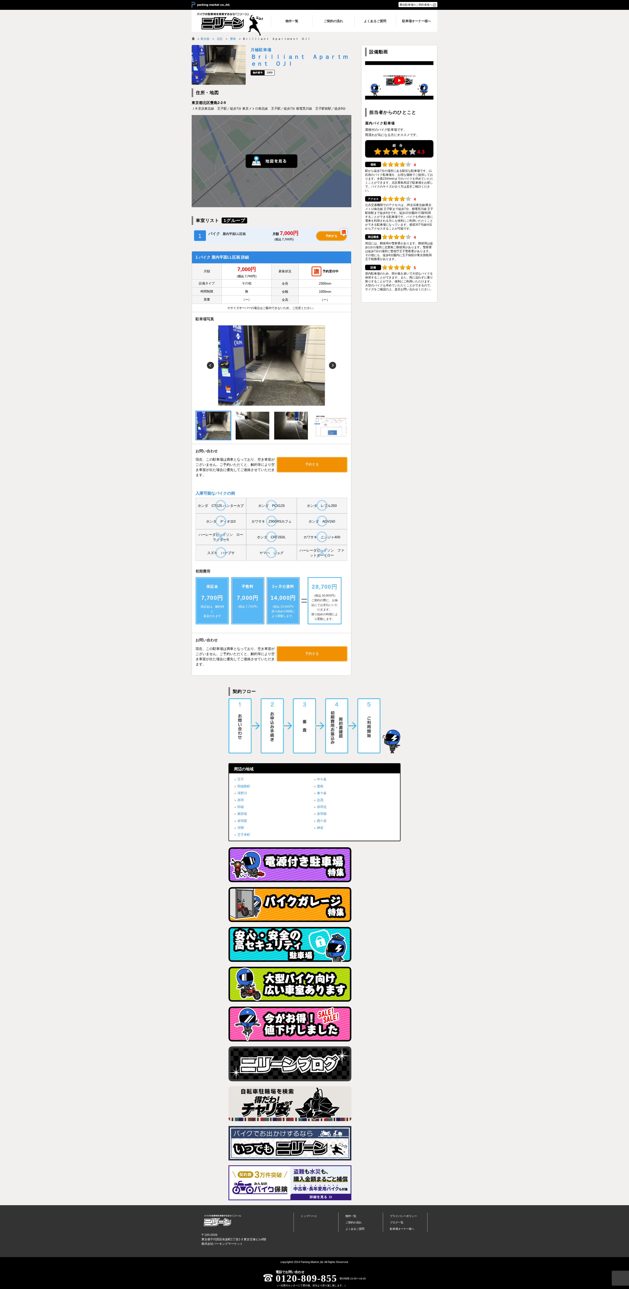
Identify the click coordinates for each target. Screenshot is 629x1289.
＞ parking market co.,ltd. (211, 5)
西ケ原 (322, 821)
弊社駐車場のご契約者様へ (416, 4)
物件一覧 (350, 1216)
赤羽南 (322, 814)
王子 (240, 779)
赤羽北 (322, 807)
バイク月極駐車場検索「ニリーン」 (222, 1221)
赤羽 (240, 800)
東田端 (242, 814)
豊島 (233, 39)
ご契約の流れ (353, 1222)
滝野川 (242, 793)
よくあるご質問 (354, 1228)
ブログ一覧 (396, 1222)
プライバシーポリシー (403, 1216)
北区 (220, 39)
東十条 (322, 793)
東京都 (204, 39)
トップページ (309, 1216)
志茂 (320, 800)
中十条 (322, 779)
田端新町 (243, 786)
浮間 (240, 828)
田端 (240, 807)
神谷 (320, 828)
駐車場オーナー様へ (402, 1228)
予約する (331, 236)
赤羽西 (242, 821)
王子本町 (243, 834)
